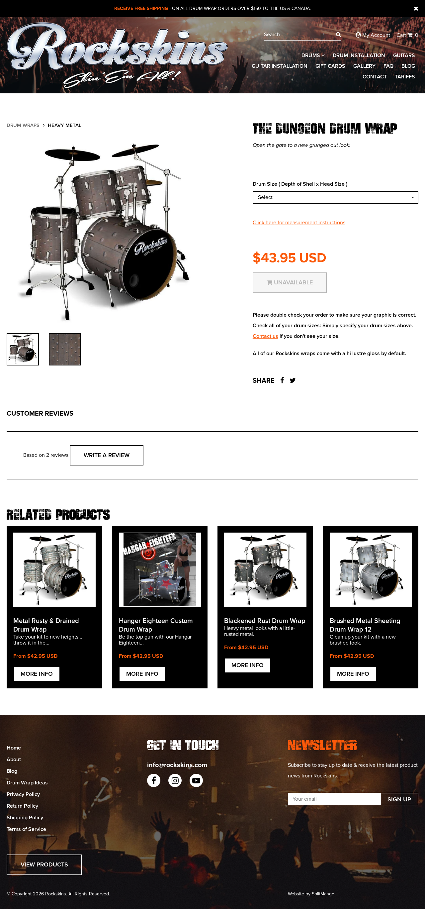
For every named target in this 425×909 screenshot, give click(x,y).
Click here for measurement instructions (299, 222)
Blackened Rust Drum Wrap (264, 621)
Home (14, 748)
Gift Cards (330, 66)
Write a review (106, 455)
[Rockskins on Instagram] (175, 780)
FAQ (388, 66)
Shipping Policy (25, 817)
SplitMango (323, 894)
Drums (311, 55)
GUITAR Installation (279, 66)
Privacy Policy (23, 794)
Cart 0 (407, 35)
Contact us (265, 336)
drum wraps (23, 125)
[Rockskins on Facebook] (153, 780)
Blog (408, 66)
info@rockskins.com (177, 765)
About (14, 759)
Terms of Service (26, 829)
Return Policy (22, 806)
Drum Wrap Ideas (27, 782)
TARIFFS (405, 76)
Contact (375, 76)
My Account (375, 35)
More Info (37, 673)
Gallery (364, 66)
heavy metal (64, 125)
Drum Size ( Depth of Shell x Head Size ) (300, 184)
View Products (44, 864)
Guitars (404, 55)
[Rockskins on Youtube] (196, 780)
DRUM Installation (359, 55)
